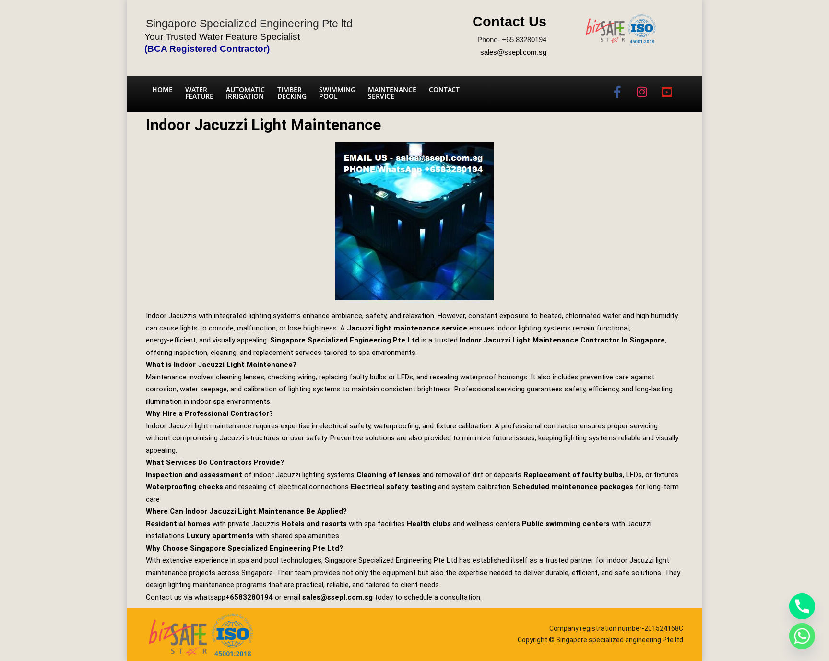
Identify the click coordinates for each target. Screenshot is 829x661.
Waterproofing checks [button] (184, 487)
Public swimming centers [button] (566, 523)
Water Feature (199, 93)
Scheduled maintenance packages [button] (572, 487)
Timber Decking (292, 93)
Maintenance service (392, 93)
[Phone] (802, 606)
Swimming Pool (337, 93)
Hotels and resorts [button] (314, 523)
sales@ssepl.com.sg (513, 52)
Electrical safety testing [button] (393, 487)
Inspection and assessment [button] (194, 475)
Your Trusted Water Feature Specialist (222, 37)
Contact (444, 89)
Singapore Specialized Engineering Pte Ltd (344, 340)
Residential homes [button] (178, 523)
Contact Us (509, 21)
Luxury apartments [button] (220, 535)
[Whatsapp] (802, 636)
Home (162, 89)
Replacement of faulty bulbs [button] (573, 475)
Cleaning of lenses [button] (388, 475)
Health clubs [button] (429, 523)
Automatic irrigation (245, 93)
